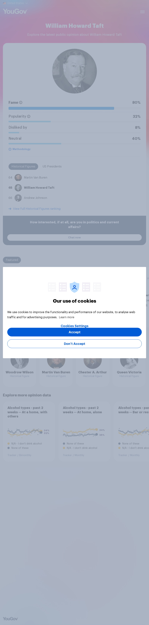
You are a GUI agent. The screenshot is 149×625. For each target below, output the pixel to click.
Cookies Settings (74, 325)
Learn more (66, 317)
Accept (74, 332)
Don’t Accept (74, 343)
